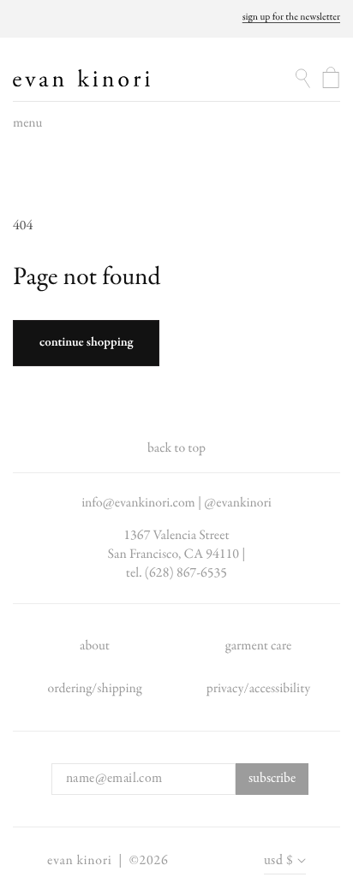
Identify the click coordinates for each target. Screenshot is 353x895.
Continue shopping (86, 343)
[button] (27, 127)
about (95, 646)
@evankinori (238, 503)
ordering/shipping (95, 688)
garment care (258, 646)
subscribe (272, 778)
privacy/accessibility (258, 688)
